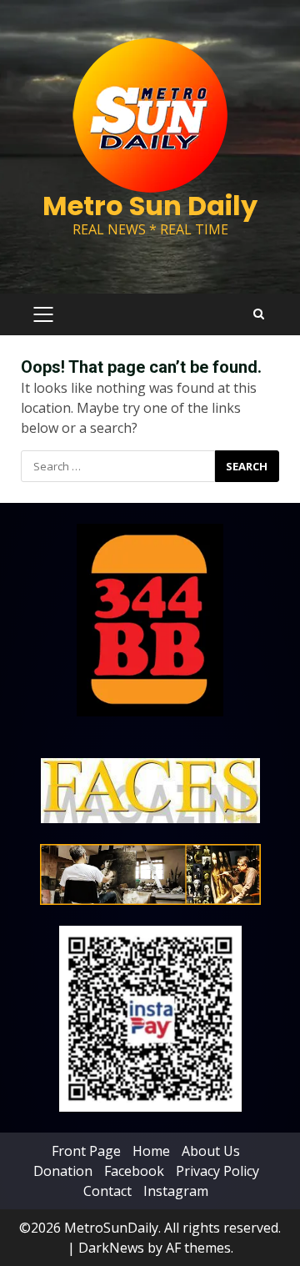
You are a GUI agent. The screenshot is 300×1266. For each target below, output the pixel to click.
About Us (211, 1151)
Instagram (175, 1191)
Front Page (86, 1151)
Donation (62, 1171)
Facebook (134, 1171)
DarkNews (111, 1247)
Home (151, 1151)
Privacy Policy (217, 1171)
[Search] (258, 314)
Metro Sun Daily (150, 205)
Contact (107, 1191)
